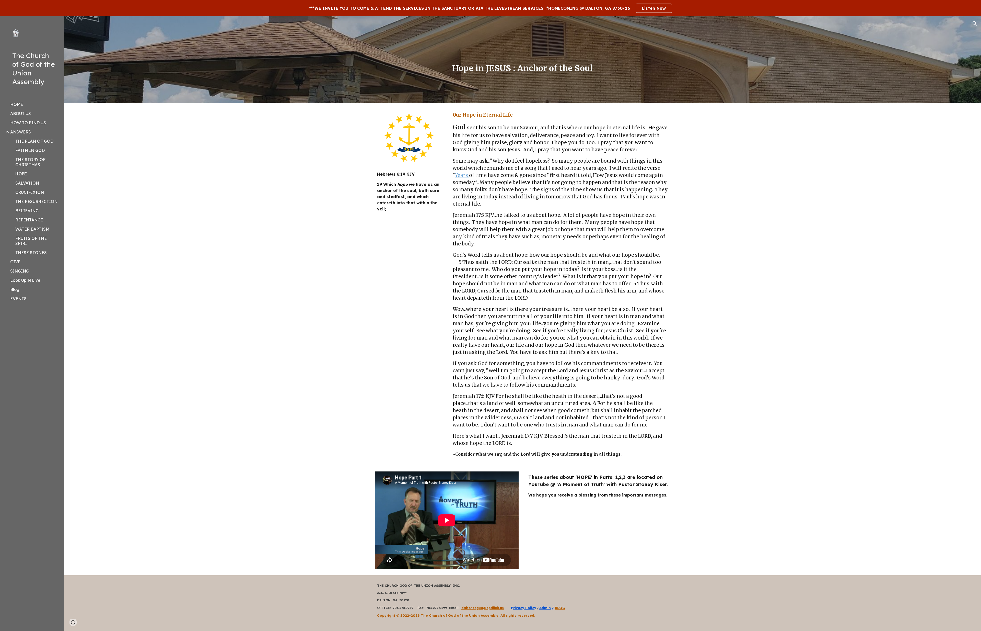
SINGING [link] (19, 271)
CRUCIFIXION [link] (29, 192)
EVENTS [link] (18, 298)
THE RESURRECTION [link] (36, 201)
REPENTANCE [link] (29, 219)
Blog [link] (14, 289)
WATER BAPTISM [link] (32, 229)
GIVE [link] (15, 261)
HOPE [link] (21, 173)
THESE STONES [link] (31, 252)
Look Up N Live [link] (25, 280)
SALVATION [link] (27, 183)
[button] (975, 23)
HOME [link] (16, 104)
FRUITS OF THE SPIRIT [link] (31, 241)
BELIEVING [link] (27, 210)
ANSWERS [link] (20, 131)
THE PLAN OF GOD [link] (34, 141)
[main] (522, 67)
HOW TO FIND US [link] (28, 122)
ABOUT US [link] (20, 113)
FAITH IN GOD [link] (30, 150)
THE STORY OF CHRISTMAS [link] (30, 162)
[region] (490, 8)
